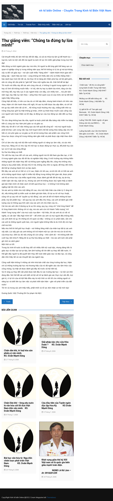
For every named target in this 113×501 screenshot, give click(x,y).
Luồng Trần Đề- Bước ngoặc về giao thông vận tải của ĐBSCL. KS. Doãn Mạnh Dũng (93, 123)
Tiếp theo (65, 302)
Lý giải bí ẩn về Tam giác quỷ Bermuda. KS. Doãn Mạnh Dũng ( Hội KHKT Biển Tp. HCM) (94, 112)
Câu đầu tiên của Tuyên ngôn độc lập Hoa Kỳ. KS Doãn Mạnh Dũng (56, 405)
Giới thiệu (11, 24)
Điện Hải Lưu (57, 24)
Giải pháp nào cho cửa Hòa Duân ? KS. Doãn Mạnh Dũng (55, 345)
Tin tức (20, 24)
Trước (8, 302)
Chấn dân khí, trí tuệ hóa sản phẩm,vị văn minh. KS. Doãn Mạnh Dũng (18, 353)
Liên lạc (68, 24)
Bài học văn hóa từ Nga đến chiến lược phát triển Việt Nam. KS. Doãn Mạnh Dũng (18, 462)
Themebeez (51, 497)
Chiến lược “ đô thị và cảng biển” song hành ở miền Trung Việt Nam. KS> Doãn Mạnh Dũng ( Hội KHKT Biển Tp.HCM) (93, 89)
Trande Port (30, 24)
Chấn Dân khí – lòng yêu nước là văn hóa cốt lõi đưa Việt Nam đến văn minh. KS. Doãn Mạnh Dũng (19, 407)
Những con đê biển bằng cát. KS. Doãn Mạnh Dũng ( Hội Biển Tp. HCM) (93, 101)
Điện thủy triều (44, 24)
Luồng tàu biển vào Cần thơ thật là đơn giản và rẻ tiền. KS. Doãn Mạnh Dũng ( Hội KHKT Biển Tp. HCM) (93, 134)
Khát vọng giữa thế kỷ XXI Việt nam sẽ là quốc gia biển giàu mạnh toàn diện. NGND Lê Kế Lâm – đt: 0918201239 (56, 466)
